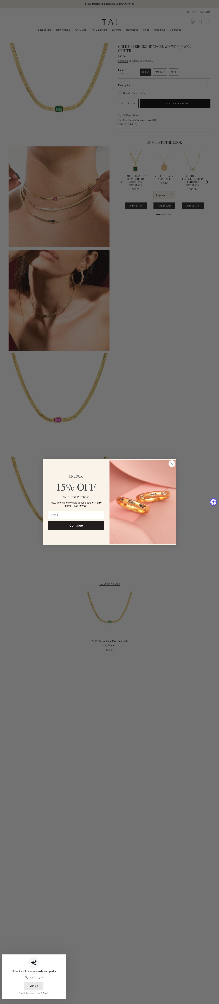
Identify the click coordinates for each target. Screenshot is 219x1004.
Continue (76, 525)
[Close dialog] (172, 464)
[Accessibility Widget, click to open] (213, 502)
